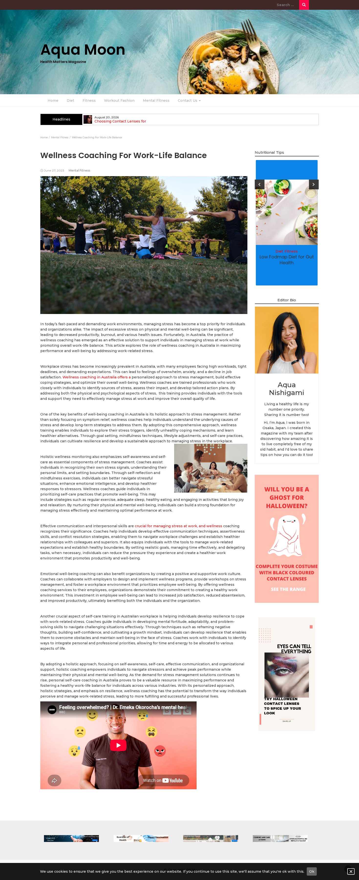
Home (53, 100)
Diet (70, 100)
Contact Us (188, 100)
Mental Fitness (156, 100)
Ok (311, 871)
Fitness (89, 100)
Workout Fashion (119, 100)
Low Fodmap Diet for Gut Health (287, 260)
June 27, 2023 (54, 170)
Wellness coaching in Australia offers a (97, 377)
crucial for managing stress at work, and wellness (178, 526)
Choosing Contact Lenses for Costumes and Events (120, 123)
